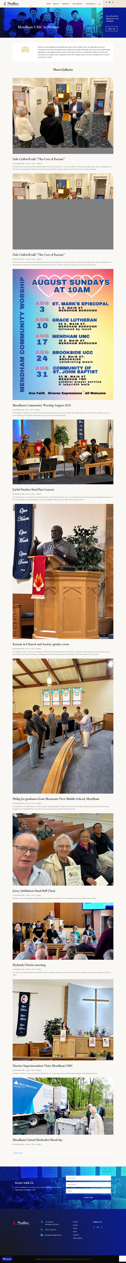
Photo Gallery (77, 1238)
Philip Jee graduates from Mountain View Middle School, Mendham (56, 799)
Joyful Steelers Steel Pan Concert (33, 489)
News (75, 1232)
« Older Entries (18, 1153)
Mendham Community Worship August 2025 (42, 405)
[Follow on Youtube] (109, 2)
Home (49, 4)
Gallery (39, 163)
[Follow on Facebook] (106, 2)
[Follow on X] (112, 2)
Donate (75, 1225)
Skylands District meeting (29, 965)
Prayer (75, 1228)
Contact (75, 1222)
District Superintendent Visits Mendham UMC (43, 1066)
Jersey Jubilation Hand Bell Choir (34, 891)
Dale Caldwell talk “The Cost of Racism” (39, 159)
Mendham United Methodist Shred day (38, 1140)
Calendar (76, 1235)
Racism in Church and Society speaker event (41, 644)
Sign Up (111, 28)
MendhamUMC (20, 163)
